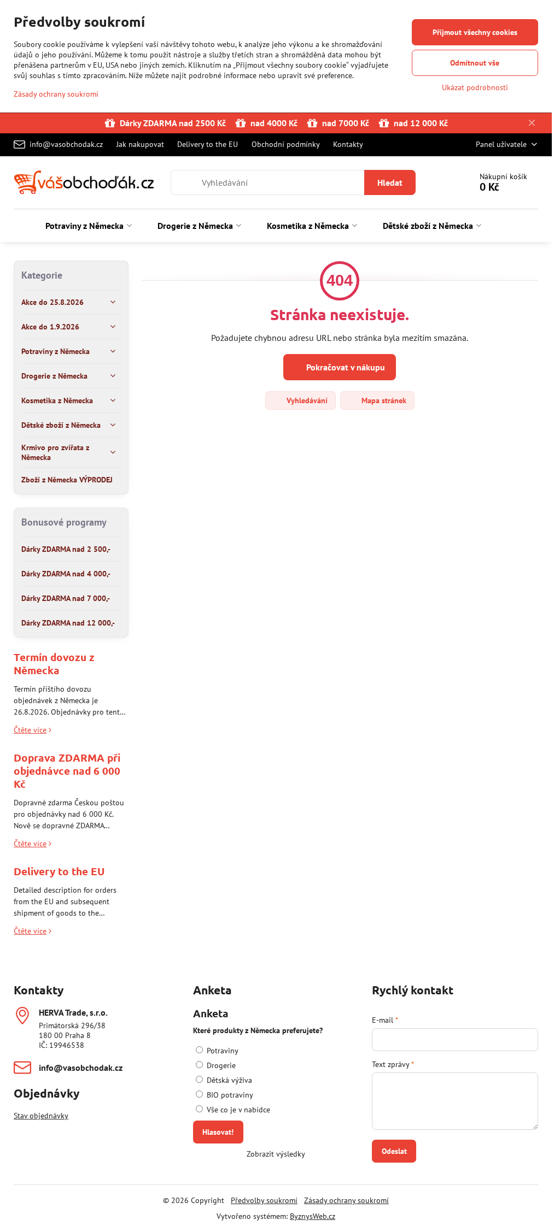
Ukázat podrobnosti (475, 87)
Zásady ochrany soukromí (346, 1200)
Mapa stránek (382, 400)
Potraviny (221, 1051)
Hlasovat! (218, 1132)
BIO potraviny (229, 1095)
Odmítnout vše (474, 63)
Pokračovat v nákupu (344, 367)
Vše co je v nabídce (237, 1110)
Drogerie (220, 1065)
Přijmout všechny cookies (475, 32)
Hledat (389, 182)
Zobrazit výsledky (276, 1154)
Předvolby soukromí (264, 1200)
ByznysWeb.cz (312, 1216)
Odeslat (394, 1151)
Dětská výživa (228, 1080)
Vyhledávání (306, 400)
